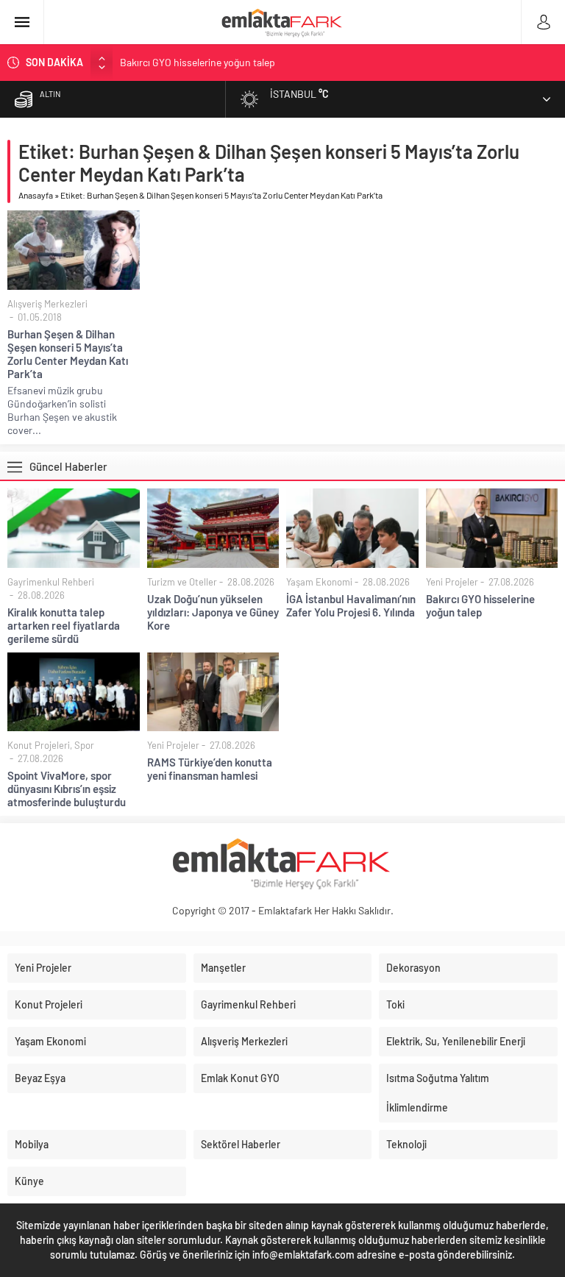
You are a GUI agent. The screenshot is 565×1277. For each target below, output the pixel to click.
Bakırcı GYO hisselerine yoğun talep (197, 62)
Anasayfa (35, 195)
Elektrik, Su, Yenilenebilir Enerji (455, 1041)
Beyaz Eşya (40, 1078)
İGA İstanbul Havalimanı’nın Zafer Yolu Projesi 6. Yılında (351, 605)
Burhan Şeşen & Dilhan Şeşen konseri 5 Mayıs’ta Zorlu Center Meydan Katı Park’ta (67, 353)
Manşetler (223, 967)
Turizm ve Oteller (182, 582)
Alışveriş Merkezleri (47, 304)
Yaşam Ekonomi (319, 582)
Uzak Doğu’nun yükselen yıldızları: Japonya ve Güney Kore (213, 612)
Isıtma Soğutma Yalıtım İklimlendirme (437, 1093)
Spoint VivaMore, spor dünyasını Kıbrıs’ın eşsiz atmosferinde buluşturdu (66, 788)
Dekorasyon (413, 967)
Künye (29, 1181)
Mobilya (32, 1144)
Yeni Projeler (452, 582)
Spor (84, 745)
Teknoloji (406, 1144)
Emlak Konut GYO (240, 1078)
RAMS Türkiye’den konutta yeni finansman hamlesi (209, 768)
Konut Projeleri (38, 745)
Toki (395, 1004)
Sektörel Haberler (240, 1144)
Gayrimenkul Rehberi (50, 582)
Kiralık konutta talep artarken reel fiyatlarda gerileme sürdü (63, 625)
